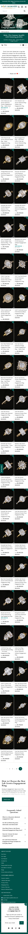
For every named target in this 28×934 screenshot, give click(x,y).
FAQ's (2, 863)
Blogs (2, 870)
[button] (4, 107)
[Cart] (22, 7)
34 (16, 768)
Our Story (3, 854)
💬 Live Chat (4, 900)
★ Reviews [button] (1, 468)
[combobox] (14, 11)
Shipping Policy (5, 885)
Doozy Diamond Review (7, 872)
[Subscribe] (21, 923)
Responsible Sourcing (6, 865)
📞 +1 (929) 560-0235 (6, 895)
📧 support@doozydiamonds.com (9, 897)
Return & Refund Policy (6, 889)
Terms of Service (5, 887)
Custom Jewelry (5, 878)
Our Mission (4, 858)
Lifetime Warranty (5, 880)
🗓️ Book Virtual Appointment (8, 902)
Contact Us (4, 861)
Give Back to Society (6, 867)
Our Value (3, 856)
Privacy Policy (4, 882)
